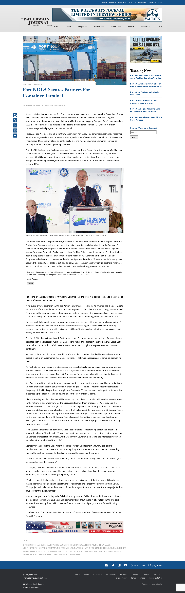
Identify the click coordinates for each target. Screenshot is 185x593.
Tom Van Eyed (74, 554)
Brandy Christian (31, 545)
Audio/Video (116, 26)
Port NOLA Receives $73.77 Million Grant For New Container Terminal (145, 76)
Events (131, 26)
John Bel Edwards (50, 545)
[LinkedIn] (16, 125)
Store (159, 26)
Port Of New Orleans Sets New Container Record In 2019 (144, 101)
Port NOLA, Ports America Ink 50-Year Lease (145, 93)
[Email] (16, 130)
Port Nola (35, 551)
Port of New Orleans (52, 551)
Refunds (157, 574)
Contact (146, 574)
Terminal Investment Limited (52, 554)
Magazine (82, 26)
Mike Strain (63, 548)
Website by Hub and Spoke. (152, 584)
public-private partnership (92, 551)
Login (160, 2)
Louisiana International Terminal (77, 545)
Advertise (122, 2)
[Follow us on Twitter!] (113, 565)
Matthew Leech (102, 545)
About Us (112, 2)
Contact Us (132, 2)
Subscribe (152, 2)
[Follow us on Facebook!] (106, 565)
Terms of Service (138, 578)
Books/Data (99, 26)
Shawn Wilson (30, 554)
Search (104, 2)
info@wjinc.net (155, 565)
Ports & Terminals (32, 84)
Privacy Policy (120, 578)
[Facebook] (16, 115)
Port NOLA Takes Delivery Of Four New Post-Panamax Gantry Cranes (146, 85)
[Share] (16, 136)
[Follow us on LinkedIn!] (119, 565)
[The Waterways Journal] (36, 21)
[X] (16, 120)
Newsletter (142, 2)
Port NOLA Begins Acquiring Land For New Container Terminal (145, 110)
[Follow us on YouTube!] (125, 565)
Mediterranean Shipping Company (39, 548)
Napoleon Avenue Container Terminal (93, 548)
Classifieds (145, 26)
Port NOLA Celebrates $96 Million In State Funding (146, 118)
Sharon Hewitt (114, 551)
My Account (110, 574)
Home (57, 26)
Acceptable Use (155, 578)
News (69, 26)
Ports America (70, 551)
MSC (71, 548)
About (86, 574)
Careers (135, 574)
